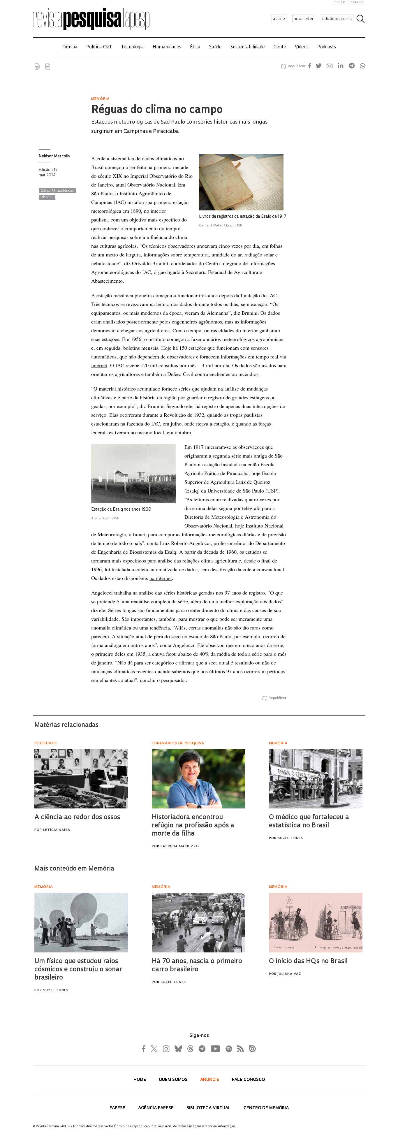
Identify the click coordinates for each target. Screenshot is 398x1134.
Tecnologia (132, 47)
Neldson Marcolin (54, 156)
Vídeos (302, 47)
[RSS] (239, 1048)
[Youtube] (215, 1048)
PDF (48, 66)
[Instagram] (165, 1048)
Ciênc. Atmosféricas (57, 191)
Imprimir (36, 66)
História (47, 197)
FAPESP (118, 1108)
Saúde (215, 47)
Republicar (296, 66)
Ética (195, 47)
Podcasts (326, 47)
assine (279, 19)
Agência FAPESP (156, 1108)
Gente (280, 47)
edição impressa (337, 19)
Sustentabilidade (247, 47)
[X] (154, 1048)
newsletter (304, 19)
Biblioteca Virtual (209, 1108)
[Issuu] (250, 1048)
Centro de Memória (266, 1108)
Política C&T (99, 47)
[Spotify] (228, 1048)
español (358, 2)
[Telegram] (201, 1048)
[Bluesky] (177, 1048)
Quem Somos (174, 1080)
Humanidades (167, 47)
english (341, 2)
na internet (160, 577)
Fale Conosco (248, 1080)
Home (140, 1080)
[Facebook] (145, 1048)
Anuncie (210, 1080)
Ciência (70, 47)
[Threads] (190, 1048)
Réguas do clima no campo (157, 110)
